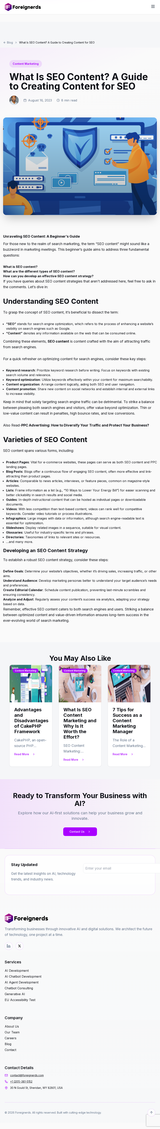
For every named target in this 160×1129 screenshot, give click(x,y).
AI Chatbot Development (23, 976)
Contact (10, 1050)
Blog (10, 42)
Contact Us (76, 831)
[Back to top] (151, 1113)
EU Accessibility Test (20, 1000)
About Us (12, 1026)
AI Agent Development (21, 982)
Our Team (12, 1032)
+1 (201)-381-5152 (21, 1081)
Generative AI (15, 994)
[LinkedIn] (8, 946)
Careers (10, 1038)
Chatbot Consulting (19, 988)
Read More (21, 754)
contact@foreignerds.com (27, 1075)
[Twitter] (19, 946)
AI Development (17, 971)
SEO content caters (52, 609)
